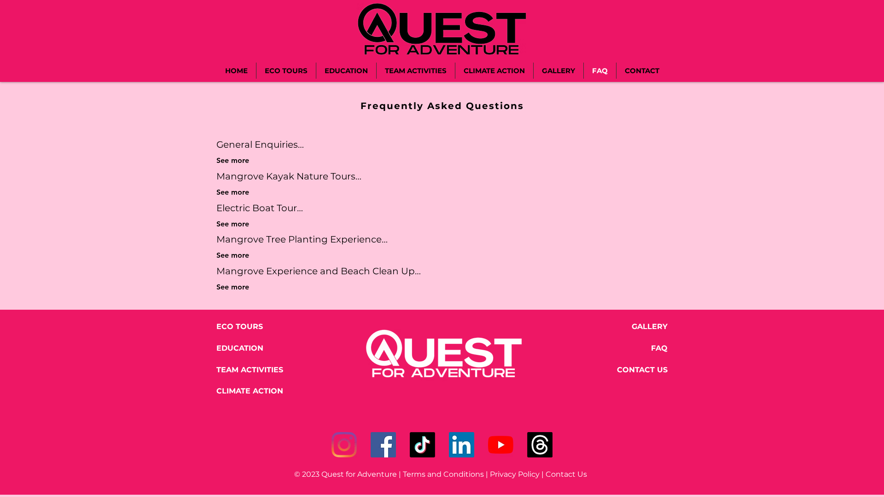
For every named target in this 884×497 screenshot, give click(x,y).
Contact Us (568, 474)
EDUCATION (239, 348)
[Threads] (539, 444)
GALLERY (650, 326)
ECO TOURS (239, 326)
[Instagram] (344, 444)
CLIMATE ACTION (249, 391)
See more (232, 160)
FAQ (659, 348)
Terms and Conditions (443, 474)
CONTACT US (642, 369)
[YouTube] (500, 444)
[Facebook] (383, 444)
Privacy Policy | (518, 474)
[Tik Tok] (422, 444)
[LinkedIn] (461, 444)
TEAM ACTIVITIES (249, 369)
